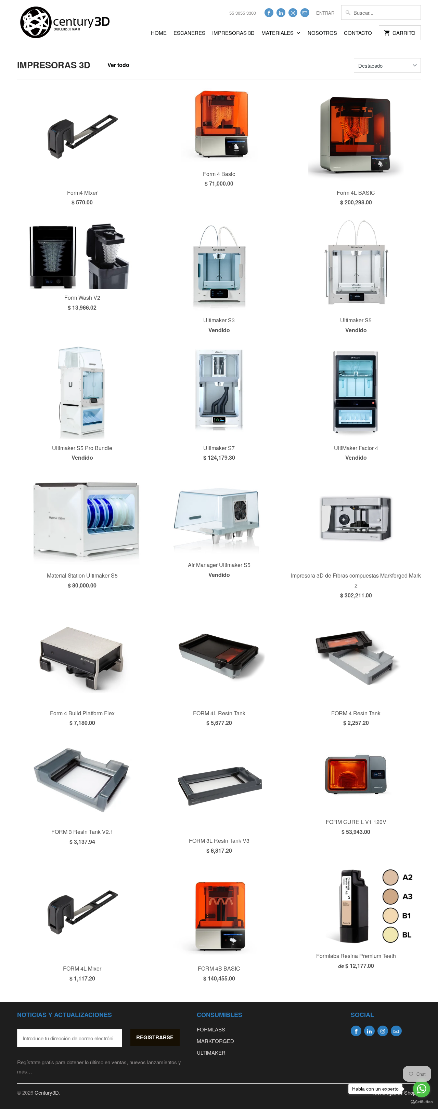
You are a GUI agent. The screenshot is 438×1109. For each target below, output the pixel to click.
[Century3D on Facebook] (269, 12)
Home (159, 32)
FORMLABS (211, 1029)
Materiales (278, 32)
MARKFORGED (215, 1040)
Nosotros (322, 32)
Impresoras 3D (233, 32)
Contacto (358, 32)
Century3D (47, 1092)
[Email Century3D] (304, 12)
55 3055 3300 (242, 13)
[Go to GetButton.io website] (422, 1102)
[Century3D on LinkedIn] (280, 12)
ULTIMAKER (211, 1052)
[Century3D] (65, 25)
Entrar (325, 13)
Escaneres (189, 32)
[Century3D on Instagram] (292, 12)
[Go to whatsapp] (421, 1088)
